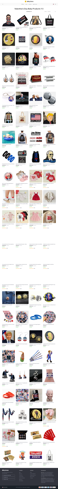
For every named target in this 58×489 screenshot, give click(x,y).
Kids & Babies (21, 480)
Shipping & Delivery (33, 475)
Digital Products (35, 4)
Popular (26, 4)
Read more (20, 479)
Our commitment (43, 478)
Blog (20, 472)
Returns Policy (32, 476)
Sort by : (46, 11)
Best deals (30, 4)
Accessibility (28, 487)
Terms (23, 487)
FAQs (31, 472)
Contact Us (21, 475)
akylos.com (42, 472)
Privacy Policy (21, 476)
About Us (20, 473)
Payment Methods (32, 473)
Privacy (25, 487)
